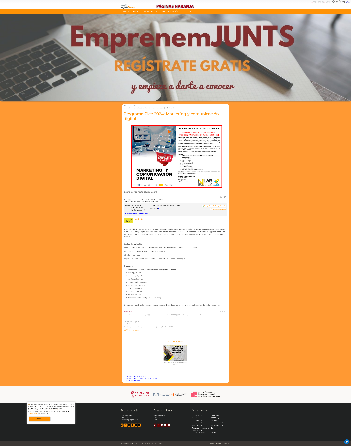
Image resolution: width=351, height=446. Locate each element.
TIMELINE (187, 11)
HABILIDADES (169, 108)
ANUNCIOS (148, 11)
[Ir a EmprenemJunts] (321, 2)
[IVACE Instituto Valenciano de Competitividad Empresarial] (159, 394)
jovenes (152, 108)
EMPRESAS (126, 11)
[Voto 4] (224, 311)
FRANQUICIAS (137, 11)
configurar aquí (33, 413)
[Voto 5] (226, 311)
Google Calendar (220, 206)
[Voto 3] (222, 311)
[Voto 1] (219, 311)
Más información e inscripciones (137, 214)
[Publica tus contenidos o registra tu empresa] (336, 1)
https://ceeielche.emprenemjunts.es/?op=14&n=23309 (155, 327)
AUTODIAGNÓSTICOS (174, 11)
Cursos (132, 105)
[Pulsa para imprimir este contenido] (225, 197)
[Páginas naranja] (175, 8)
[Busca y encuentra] (340, 1)
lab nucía (181, 315)
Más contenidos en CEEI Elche (136, 376)
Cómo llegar (153, 209)
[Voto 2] (221, 311)
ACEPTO (39, 419)
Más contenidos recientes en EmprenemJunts (141, 378)
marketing (127, 108)
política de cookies (54, 410)
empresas (160, 108)
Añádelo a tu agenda (219, 209)
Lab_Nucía (139, 219)
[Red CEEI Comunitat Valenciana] (205, 396)
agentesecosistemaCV (194, 315)
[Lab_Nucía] (128, 223)
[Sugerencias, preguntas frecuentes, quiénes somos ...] (333, 1)
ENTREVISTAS (159, 11)
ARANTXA (139, 322)
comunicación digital (140, 108)
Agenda (126, 105)
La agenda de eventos (133, 380)
